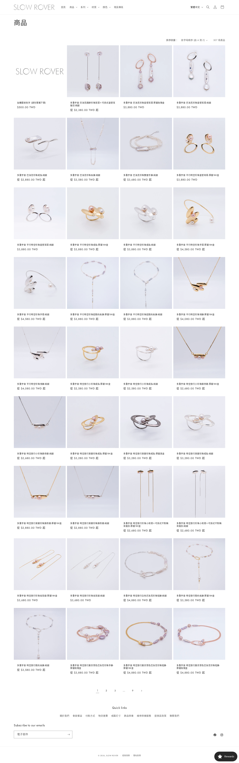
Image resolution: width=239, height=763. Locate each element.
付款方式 (90, 715)
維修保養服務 (144, 715)
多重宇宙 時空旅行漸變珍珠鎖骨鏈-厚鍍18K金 (39, 523)
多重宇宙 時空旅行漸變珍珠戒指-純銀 (195, 453)
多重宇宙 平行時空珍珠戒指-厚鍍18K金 (89, 245)
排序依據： (172, 40)
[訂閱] (68, 734)
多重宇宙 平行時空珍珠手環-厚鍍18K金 (196, 245)
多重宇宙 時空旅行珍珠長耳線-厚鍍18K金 (37, 595)
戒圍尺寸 (116, 715)
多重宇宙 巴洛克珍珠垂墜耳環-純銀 (194, 102)
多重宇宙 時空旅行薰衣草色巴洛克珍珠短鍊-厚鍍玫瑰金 (198, 667)
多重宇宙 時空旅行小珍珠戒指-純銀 (140, 384)
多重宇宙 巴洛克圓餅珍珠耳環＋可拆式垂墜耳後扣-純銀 (92, 104)
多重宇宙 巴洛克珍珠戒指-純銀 (32, 175)
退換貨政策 (160, 715)
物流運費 (103, 715)
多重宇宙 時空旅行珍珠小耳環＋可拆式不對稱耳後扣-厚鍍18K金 (145, 525)
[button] (73, 7)
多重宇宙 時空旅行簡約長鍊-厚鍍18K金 (196, 595)
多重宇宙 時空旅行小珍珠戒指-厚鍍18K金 (90, 384)
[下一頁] (141, 690)
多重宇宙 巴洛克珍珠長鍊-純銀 (85, 175)
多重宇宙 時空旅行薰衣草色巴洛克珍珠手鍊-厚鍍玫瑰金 (92, 667)
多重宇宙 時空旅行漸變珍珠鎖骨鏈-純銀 (89, 523)
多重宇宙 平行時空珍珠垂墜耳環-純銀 (35, 245)
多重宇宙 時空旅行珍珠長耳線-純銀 (87, 595)
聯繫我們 (174, 715)
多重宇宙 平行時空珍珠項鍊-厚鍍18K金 (196, 314)
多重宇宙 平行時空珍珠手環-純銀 (33, 314)
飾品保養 (128, 715)
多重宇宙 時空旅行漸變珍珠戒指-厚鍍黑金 (144, 453)
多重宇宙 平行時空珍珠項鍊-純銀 (33, 384)
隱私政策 (137, 755)
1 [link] (97, 690)
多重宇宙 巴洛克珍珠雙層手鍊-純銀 (140, 175)
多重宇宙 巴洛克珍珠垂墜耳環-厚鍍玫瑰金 (144, 102)
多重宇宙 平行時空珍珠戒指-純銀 (139, 245)
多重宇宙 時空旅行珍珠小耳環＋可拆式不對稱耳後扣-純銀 (199, 525)
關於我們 (64, 715)
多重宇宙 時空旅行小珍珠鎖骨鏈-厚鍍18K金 (198, 384)
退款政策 (126, 755)
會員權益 (77, 715)
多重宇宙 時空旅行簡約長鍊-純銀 (33, 665)
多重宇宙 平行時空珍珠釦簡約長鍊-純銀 (142, 314)
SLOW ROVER (112, 755)
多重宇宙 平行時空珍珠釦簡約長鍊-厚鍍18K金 (92, 314)
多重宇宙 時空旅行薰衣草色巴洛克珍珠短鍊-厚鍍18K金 (145, 667)
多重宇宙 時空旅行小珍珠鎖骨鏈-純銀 (35, 453)
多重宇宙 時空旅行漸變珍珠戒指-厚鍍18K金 (91, 453)
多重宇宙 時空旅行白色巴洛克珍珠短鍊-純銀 (145, 595)
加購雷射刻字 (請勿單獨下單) (31, 102)
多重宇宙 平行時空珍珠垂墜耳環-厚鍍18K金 (198, 175)
